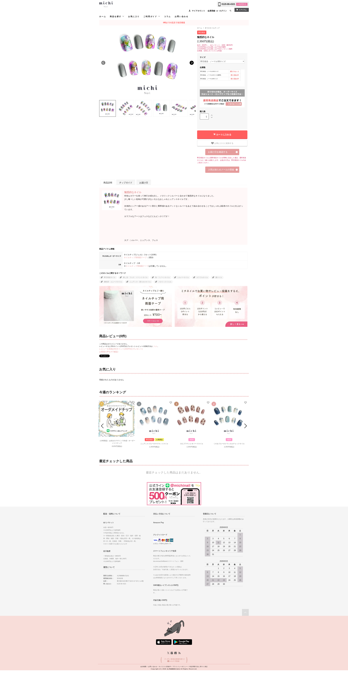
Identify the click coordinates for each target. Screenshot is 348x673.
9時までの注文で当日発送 (174, 22)
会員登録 (211, 11)
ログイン (223, 11)
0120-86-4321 (228, 4)
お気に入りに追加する (223, 143)
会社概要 (143, 666)
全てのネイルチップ (212, 28)
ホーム (102, 16)
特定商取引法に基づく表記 (198, 666)
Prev (102, 426)
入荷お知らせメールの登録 (221, 169)
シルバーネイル (183, 277)
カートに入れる (223, 134)
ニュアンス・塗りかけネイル (140, 282)
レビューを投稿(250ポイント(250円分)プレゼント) (121, 349)
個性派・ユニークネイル (113, 282)
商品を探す (116, 16)
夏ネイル (218, 277)
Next (192, 63)
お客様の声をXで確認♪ (109, 352)
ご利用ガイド (150, 16)
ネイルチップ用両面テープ (135, 257)
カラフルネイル (202, 277)
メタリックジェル (164, 282)
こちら (155, 346)
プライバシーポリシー (180, 666)
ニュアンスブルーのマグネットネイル (154, 444)
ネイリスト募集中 (165, 666)
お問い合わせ (181, 16)
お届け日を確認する (218, 152)
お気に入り (134, 16)
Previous (103, 63)
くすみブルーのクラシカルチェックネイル (229, 444)
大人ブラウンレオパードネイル (191, 444)
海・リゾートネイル (162, 277)
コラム (167, 16)
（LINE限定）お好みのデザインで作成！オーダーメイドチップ (117, 442)
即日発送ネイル (109, 277)
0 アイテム (243, 10)
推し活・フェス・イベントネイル (135, 277)
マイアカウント (198, 11)
